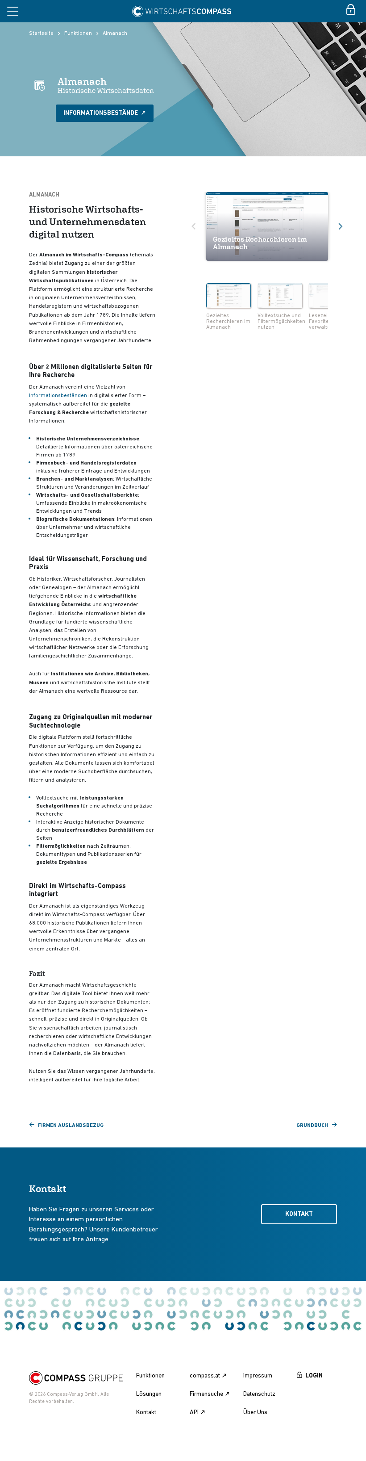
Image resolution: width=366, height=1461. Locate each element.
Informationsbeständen (58, 395)
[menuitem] (228, 307)
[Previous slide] (194, 226)
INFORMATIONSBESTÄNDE (101, 113)
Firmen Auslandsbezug (71, 1125)
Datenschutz (259, 1394)
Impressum (257, 1376)
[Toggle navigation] (12, 11)
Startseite (41, 33)
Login (314, 1376)
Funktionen (78, 33)
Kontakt (299, 1214)
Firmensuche (206, 1394)
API (194, 1412)
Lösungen (149, 1394)
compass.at (205, 1376)
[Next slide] (340, 226)
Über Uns (255, 1412)
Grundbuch (312, 1125)
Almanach (115, 33)
